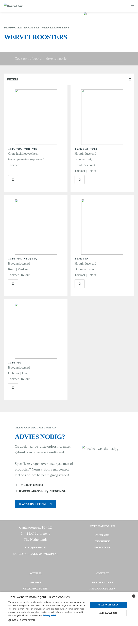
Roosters (31, 27)
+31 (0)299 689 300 (31, 485)
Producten (13, 27)
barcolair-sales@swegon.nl (42, 491)
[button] (47, 620)
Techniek (102, 541)
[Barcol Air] (13, 6)
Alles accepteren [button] (108, 604)
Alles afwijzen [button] (108, 613)
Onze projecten (35, 588)
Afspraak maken (103, 588)
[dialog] (69, 609)
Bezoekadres (102, 582)
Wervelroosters (55, 27)
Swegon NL (102, 547)
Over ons (102, 535)
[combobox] (133, 596)
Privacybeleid (50, 615)
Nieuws (35, 582)
